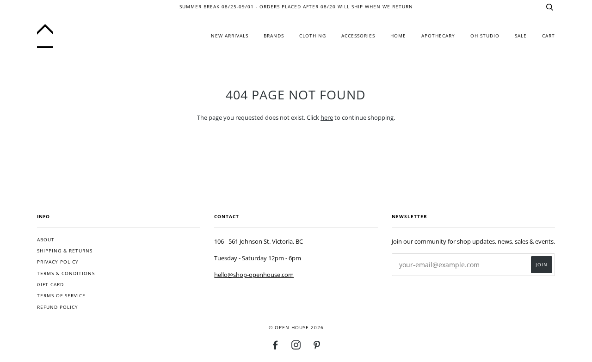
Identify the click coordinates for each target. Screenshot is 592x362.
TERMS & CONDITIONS (66, 273)
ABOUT (46, 240)
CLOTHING (312, 36)
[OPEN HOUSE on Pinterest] (317, 347)
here (327, 117)
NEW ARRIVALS (229, 36)
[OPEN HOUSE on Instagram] (296, 347)
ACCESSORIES (358, 36)
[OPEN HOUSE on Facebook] (275, 347)
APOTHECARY (438, 36)
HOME (398, 36)
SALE (521, 36)
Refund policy (57, 307)
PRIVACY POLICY (58, 262)
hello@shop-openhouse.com (254, 274)
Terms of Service (61, 296)
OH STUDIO (485, 36)
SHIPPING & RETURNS (64, 251)
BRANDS (274, 36)
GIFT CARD (50, 285)
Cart (548, 36)
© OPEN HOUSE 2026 (296, 328)
